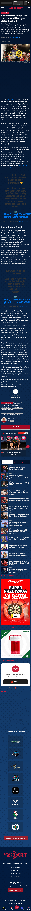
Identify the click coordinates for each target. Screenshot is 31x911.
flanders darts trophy (8, 410)
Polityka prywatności (10, 900)
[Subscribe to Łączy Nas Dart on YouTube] (23, 433)
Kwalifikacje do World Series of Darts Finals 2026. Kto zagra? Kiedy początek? (19, 562)
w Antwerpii (11, 99)
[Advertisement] (15, 81)
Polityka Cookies (22, 900)
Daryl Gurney (5, 405)
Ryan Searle (19, 414)
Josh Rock (22, 412)
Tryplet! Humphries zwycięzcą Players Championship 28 (17, 468)
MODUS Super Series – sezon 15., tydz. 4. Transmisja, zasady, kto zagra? (19, 508)
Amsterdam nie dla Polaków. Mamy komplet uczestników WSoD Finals (19, 499)
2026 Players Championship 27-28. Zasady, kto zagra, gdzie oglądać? (19, 538)
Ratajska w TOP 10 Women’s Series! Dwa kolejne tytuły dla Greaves (19, 515)
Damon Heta (17, 403)
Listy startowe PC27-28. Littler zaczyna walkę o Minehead (18, 546)
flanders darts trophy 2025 (9, 412)
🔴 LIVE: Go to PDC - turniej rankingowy (11, 452)
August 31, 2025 (24, 221)
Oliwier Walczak (13, 38)
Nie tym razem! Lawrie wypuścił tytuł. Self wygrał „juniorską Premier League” (18, 531)
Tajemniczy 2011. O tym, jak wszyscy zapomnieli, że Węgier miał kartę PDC (19, 492)
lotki (3, 414)
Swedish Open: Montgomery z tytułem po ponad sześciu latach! (18, 554)
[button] (28, 446)
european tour (6, 407)
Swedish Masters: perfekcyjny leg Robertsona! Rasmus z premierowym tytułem (18, 523)
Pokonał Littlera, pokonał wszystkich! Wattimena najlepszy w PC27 (19, 476)
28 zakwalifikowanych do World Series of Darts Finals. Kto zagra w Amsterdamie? (19, 570)
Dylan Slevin (15, 405)
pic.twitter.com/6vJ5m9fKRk (17, 302)
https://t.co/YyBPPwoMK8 (16, 214)
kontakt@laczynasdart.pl (15, 876)
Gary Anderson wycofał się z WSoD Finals (19, 484)
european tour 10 (17, 407)
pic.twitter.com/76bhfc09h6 (17, 216)
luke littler (10, 414)
